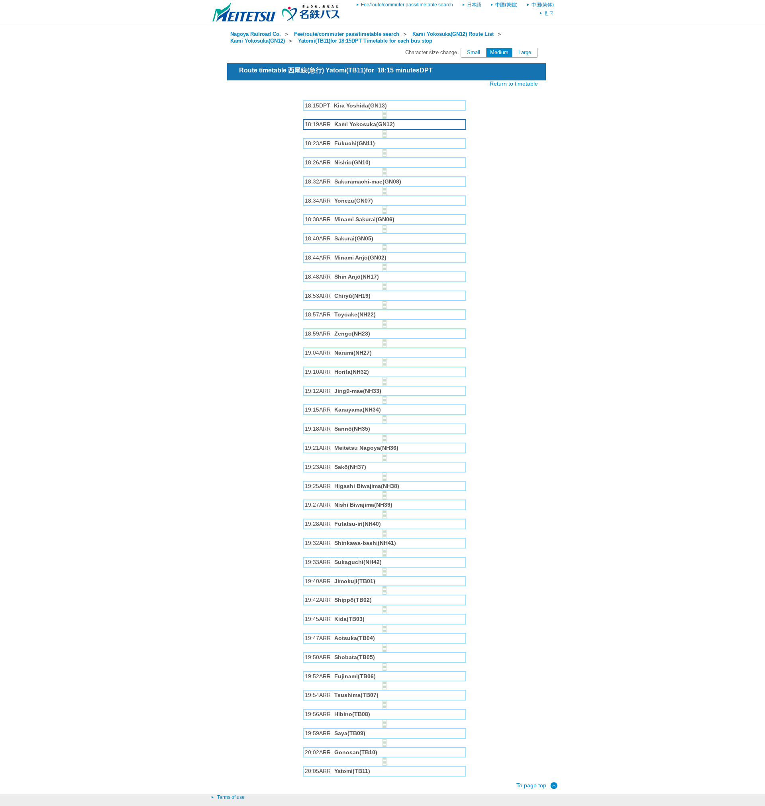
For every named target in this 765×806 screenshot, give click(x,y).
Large (524, 52)
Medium (499, 52)
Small (473, 52)
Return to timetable (514, 83)
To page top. (532, 785)
